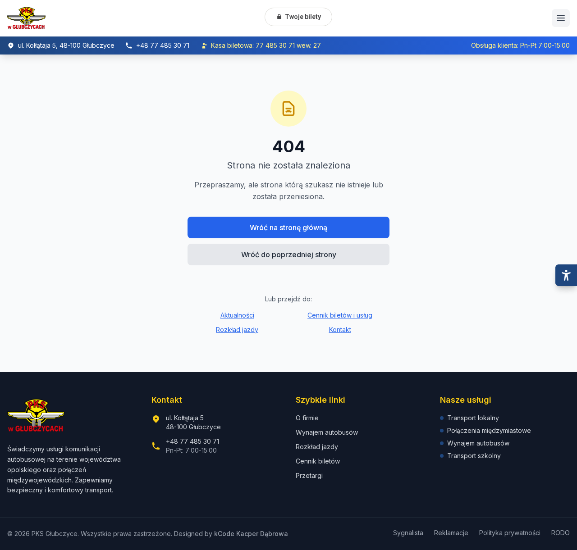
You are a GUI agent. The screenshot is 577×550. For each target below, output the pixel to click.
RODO (560, 532)
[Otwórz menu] (561, 18)
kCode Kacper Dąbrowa (251, 533)
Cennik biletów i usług (339, 315)
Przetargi (309, 475)
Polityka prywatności (509, 532)
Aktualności (237, 315)
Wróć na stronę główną (288, 227)
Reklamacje (451, 532)
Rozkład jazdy (237, 329)
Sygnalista (408, 532)
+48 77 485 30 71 (192, 441)
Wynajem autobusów (327, 432)
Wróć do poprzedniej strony (288, 254)
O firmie (307, 418)
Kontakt (340, 329)
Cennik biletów (318, 461)
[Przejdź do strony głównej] (26, 18)
